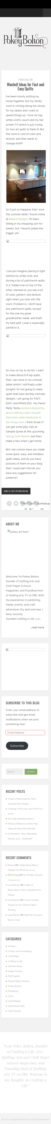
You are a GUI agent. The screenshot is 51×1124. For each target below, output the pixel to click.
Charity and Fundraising (20, 951)
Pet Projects (14, 976)
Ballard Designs (18, 218)
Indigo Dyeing (15, 971)
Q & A (11, 996)
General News (15, 966)
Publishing (13, 991)
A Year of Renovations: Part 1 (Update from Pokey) (24, 890)
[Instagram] (30, 13)
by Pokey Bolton (22, 491)
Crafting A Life (15, 961)
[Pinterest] (20, 13)
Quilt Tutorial (14, 1011)
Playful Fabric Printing (18, 981)
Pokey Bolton (25, 79)
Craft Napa (13, 956)
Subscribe (17, 745)
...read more (37, 627)
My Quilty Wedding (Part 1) (21, 819)
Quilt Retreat (14, 1001)
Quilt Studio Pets (16, 1006)
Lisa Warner (14, 885)
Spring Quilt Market (17, 436)
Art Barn (12, 946)
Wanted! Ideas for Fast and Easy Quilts (25, 86)
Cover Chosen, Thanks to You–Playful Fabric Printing (23, 905)
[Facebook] (15, 13)
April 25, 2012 (9, 491)
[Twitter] (25, 13)
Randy (11, 865)
